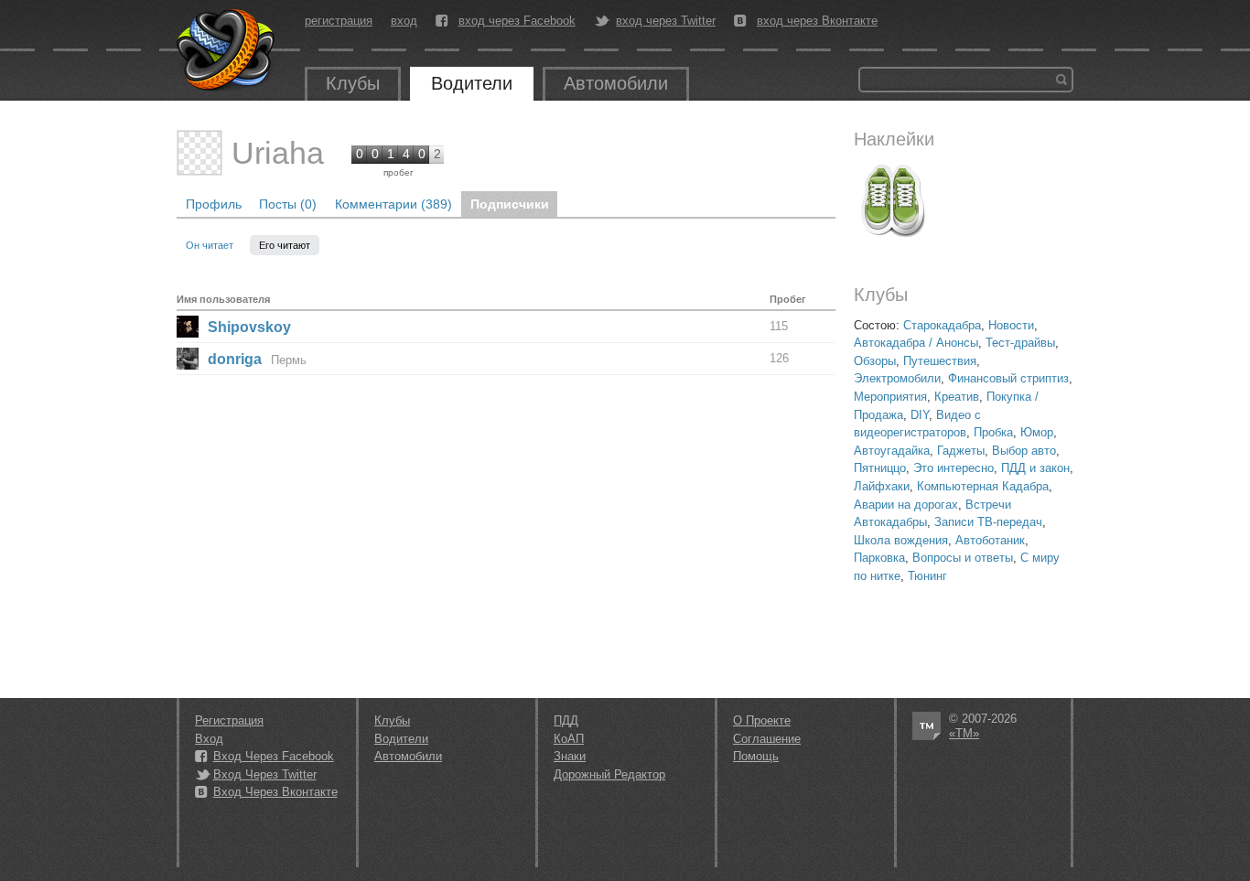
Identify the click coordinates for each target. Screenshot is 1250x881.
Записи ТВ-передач (988, 522)
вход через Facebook (517, 21)
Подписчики (509, 204)
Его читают (284, 245)
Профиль (214, 204)
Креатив (956, 396)
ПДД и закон (1035, 468)
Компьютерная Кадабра (983, 486)
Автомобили (616, 83)
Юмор (1036, 432)
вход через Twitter (666, 21)
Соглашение (767, 739)
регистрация (338, 20)
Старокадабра (942, 325)
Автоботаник (990, 540)
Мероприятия (890, 396)
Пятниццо (880, 468)
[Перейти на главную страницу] (227, 50)
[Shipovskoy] (188, 327)
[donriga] (188, 359)
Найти (1061, 79)
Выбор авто (1024, 450)
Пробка (993, 432)
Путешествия (939, 361)
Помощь (756, 756)
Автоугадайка (892, 450)
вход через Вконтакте (817, 21)
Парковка (879, 557)
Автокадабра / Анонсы (916, 342)
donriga (235, 359)
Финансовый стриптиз (1008, 378)
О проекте (762, 720)
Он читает (211, 245)
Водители (471, 83)
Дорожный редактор (609, 774)
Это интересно (953, 468)
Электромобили (897, 378)
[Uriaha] (199, 153)
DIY (920, 415)
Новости (1011, 325)
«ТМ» (964, 733)
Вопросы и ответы (962, 557)
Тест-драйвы (1020, 342)
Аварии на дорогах (906, 504)
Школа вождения (901, 540)
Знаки (570, 756)
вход (404, 20)
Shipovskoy (249, 327)
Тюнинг (927, 576)
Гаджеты (961, 450)
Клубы (353, 83)
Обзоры (875, 361)
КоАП (569, 739)
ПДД (566, 720)
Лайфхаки (882, 486)
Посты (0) (288, 204)
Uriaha (278, 152)
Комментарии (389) (393, 204)
